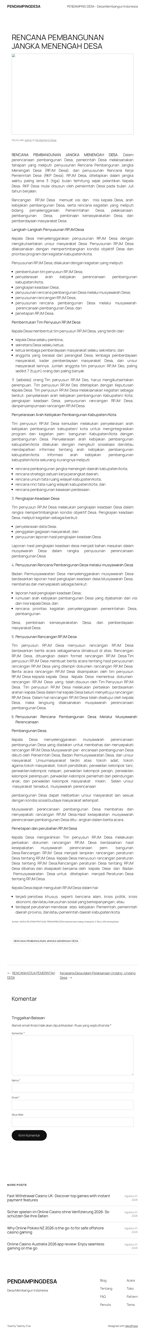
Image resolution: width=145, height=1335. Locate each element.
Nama (16, 1080)
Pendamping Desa (45, 140)
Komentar (18, 1033)
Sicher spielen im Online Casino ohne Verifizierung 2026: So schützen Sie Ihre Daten (58, 1214)
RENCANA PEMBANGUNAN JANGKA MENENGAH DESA (46, 941)
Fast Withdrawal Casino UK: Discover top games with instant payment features (58, 1198)
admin (28, 140)
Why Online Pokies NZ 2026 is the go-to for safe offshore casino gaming (55, 1230)
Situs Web (17, 1114)
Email (16, 1097)
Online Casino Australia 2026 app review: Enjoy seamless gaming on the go (55, 1246)
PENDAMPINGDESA (23, 6)
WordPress (131, 1326)
